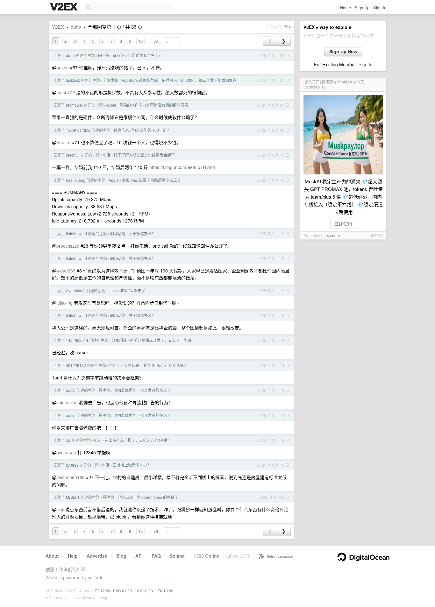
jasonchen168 (70, 477)
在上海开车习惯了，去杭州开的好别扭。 (139, 440)
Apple (111, 105)
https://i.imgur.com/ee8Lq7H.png (182, 167)
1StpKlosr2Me (78, 130)
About (52, 556)
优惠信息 (121, 130)
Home (345, 7)
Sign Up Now (343, 51)
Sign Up (362, 7)
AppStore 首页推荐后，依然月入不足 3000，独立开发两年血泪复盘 (179, 80)
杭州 (98, 440)
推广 (113, 365)
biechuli (73, 155)
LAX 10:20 (144, 590)
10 (140, 41)
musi (61, 92)
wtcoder (333, 235)
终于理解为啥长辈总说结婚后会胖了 (144, 155)
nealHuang (75, 180)
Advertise (97, 556)
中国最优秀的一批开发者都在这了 (142, 390)
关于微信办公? (141, 233)
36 (155, 41)
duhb (76, 26)
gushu (62, 67)
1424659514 (77, 340)
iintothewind (76, 233)
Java (113, 290)
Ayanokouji (75, 290)
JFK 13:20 (164, 590)
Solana (177, 556)
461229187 (76, 365)
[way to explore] (65, 7)
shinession (67, 402)
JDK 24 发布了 (132, 290)
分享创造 (119, 340)
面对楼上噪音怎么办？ (132, 465)
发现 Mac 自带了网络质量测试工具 (151, 180)
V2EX (58, 26)
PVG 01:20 (122, 590)
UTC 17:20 (101, 590)
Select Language (278, 556)
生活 (107, 155)
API (139, 556)
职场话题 (117, 233)
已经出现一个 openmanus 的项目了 (148, 497)
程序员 (104, 390)
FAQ (156, 556)
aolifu (70, 390)
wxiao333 (65, 270)
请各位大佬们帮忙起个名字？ (137, 55)
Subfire (63, 142)
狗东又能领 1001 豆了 (151, 130)
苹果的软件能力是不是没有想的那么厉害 (153, 105)
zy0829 (72, 465)
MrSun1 (73, 497)
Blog (121, 556)
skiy (60, 509)
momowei (74, 105)
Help (73, 556)
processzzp (67, 246)
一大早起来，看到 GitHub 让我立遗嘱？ (154, 365)
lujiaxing (64, 303)
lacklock (73, 80)
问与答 (104, 55)
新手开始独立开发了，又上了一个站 (160, 340)
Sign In (379, 7)
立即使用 (343, 223)
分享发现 (110, 80)
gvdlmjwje (66, 452)
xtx (68, 440)
